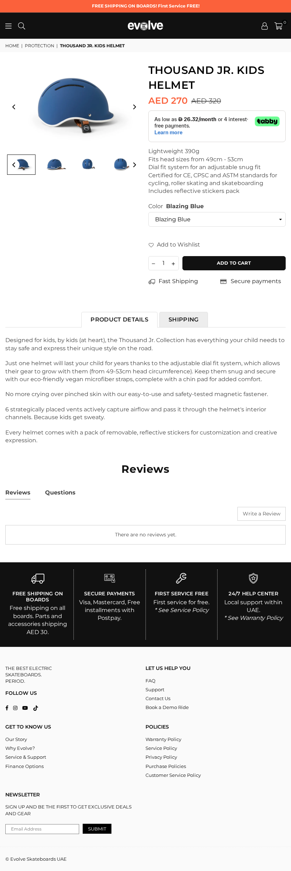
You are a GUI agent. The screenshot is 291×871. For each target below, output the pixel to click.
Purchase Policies (166, 766)
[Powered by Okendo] (37, 516)
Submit (97, 829)
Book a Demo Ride (167, 707)
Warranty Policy (163, 739)
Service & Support (25, 757)
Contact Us (158, 698)
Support (155, 689)
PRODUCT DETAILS (119, 319)
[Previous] (14, 107)
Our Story (16, 739)
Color (176, 206)
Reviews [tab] (18, 492)
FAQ (150, 680)
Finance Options (24, 766)
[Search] (21, 25)
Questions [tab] (60, 492)
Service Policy (161, 748)
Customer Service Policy (173, 775)
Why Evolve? (20, 748)
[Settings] (264, 26)
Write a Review (261, 513)
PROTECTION (39, 45)
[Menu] (8, 25)
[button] (278, 26)
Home (12, 45)
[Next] (134, 107)
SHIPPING (184, 319)
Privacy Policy (161, 757)
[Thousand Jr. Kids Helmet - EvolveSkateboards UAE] (21, 164)
